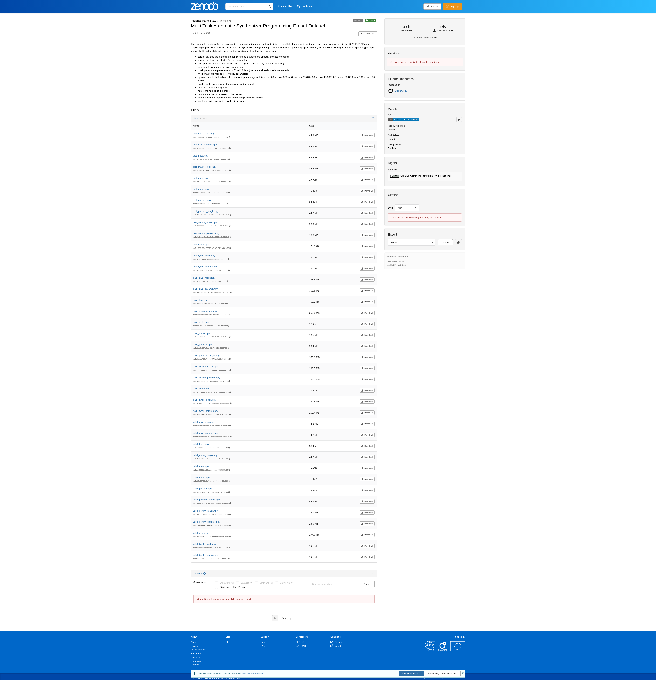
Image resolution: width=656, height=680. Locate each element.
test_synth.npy (201, 244)
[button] (425, 176)
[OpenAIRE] (443, 650)
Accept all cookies (411, 673)
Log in (434, 6)
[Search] (269, 6)
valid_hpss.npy (201, 444)
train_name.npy (201, 333)
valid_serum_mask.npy (205, 510)
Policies (195, 645)
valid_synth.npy (201, 533)
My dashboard (305, 6)
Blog (228, 642)
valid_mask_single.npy (205, 455)
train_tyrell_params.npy (205, 410)
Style (390, 207)
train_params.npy (202, 344)
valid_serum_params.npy (206, 521)
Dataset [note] (357, 20)
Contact (195, 664)
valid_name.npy (201, 477)
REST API (301, 642)
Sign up (454, 6)
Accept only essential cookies (442, 673)
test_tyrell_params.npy (205, 266)
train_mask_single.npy (205, 311)
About (194, 642)
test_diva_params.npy (205, 144)
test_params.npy (202, 200)
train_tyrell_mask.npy (204, 399)
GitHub (338, 642)
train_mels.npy (201, 322)
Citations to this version (233, 587)
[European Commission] (457, 650)
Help (263, 642)
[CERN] (430, 650)
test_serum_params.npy (206, 233)
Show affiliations (367, 34)
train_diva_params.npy (205, 288)
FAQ (263, 645)
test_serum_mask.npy (205, 222)
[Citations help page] (205, 573)
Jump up (286, 618)
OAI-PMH (301, 645)
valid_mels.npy (201, 466)
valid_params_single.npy (206, 499)
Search (367, 584)
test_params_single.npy (206, 211)
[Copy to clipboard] (459, 119)
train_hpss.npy (201, 300)
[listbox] (407, 207)
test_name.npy (201, 189)
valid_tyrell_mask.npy (204, 544)
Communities (285, 6)
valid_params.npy (202, 488)
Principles (196, 653)
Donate (338, 645)
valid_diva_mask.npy (204, 422)
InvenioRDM (234, 677)
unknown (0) (286, 582)
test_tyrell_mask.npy (204, 255)
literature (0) (227, 582)
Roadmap (196, 661)
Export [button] (445, 242)
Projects (195, 657)
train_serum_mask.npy (205, 366)
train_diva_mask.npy (204, 277)
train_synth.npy (201, 388)
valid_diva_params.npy (205, 433)
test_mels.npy (200, 177)
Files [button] (200, 118)
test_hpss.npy (200, 155)
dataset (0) (247, 582)
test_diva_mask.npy (203, 133)
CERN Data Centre (214, 677)
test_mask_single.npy (204, 166)
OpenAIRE (401, 90)
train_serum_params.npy (206, 377)
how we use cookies (252, 673)
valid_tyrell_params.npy (205, 555)
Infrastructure (198, 649)
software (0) (266, 582)
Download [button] (368, 135)
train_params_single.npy (206, 355)
